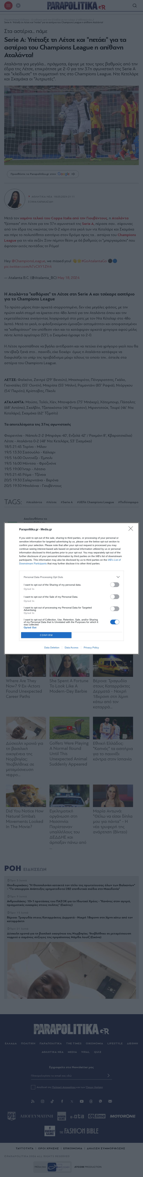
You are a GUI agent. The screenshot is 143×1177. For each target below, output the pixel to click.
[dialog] (71, 588)
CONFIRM (46, 635)
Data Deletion (51, 647)
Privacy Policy (91, 647)
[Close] (132, 529)
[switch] (114, 584)
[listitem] (71, 577)
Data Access (71, 647)
